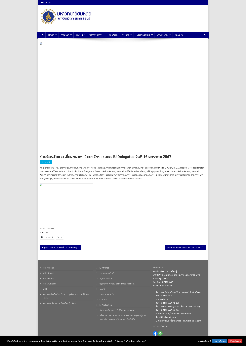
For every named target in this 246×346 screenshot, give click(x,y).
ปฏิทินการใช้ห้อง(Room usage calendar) (117, 284)
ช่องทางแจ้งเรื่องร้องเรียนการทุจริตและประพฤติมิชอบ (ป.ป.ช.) (66, 296)
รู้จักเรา (51, 35)
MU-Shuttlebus (49, 284)
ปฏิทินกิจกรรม (106, 278)
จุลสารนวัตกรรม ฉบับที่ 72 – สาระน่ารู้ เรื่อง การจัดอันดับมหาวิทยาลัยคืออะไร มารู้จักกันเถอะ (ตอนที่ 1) (62, 248)
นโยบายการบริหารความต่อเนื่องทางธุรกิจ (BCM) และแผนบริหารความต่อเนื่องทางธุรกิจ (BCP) (123, 317)
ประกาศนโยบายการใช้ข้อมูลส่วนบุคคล (117, 310)
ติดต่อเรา (179, 35)
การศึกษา (65, 35)
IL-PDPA (103, 299)
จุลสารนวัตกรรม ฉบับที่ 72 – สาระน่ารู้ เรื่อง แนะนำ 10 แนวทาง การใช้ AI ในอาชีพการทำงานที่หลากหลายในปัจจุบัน (186, 248)
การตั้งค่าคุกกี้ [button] (204, 341)
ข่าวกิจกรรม (45, 162)
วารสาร (125, 35)
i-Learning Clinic (143, 35)
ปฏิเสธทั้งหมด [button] (235, 341)
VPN (45, 289)
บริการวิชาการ (95, 35)
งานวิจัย (79, 35)
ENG (43, 3)
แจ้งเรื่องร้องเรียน (160, 326)
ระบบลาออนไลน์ (107, 273)
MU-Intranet (48, 273)
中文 (49, 3)
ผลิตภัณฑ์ (113, 35)
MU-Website (48, 268)
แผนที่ (102, 289)
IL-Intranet (104, 268)
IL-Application (106, 305)
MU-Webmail (48, 278)
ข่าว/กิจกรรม (162, 35)
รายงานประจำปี (107, 294)
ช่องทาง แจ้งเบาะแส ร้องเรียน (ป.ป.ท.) (59, 303)
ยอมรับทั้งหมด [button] (220, 341)
